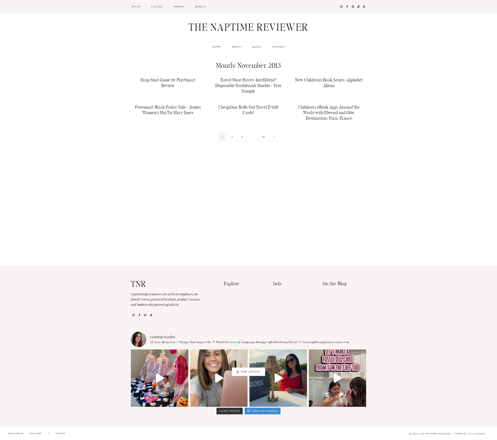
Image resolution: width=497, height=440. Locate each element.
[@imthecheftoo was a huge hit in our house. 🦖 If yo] (337, 378)
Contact (278, 46)
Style (136, 6)
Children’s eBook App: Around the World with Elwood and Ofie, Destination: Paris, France (329, 112)
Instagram (15, 433)
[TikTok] (151, 314)
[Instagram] (341, 6)
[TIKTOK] (358, 6)
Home (216, 46)
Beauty (201, 6)
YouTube (36, 433)
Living (157, 6)
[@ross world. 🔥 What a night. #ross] (278, 378)
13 (263, 137)
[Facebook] (347, 6)
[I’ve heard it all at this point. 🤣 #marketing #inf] (219, 378)
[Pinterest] (352, 6)
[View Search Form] (364, 6)
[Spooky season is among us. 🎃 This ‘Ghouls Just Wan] (159, 378)
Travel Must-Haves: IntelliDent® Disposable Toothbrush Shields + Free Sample (248, 85)
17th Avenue (476, 434)
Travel (178, 6)
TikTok (61, 433)
